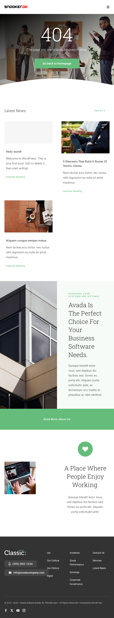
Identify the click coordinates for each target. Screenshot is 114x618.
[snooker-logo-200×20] (16, 7)
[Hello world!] (28, 132)
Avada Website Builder (30, 603)
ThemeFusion (51, 603)
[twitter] (11, 610)
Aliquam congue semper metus (26, 240)
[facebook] (5, 610)
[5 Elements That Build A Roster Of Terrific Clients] (85, 137)
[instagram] (23, 610)
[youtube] (17, 610)
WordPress (96, 603)
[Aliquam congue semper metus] (28, 216)
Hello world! (14, 151)
